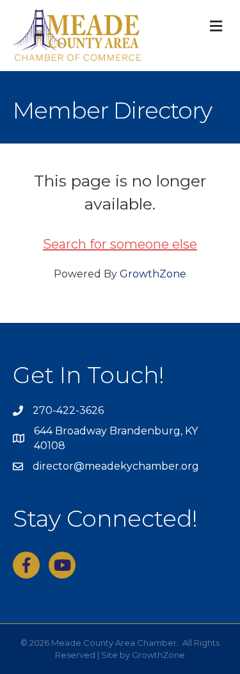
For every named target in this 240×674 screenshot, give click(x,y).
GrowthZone (153, 274)
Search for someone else (120, 244)
